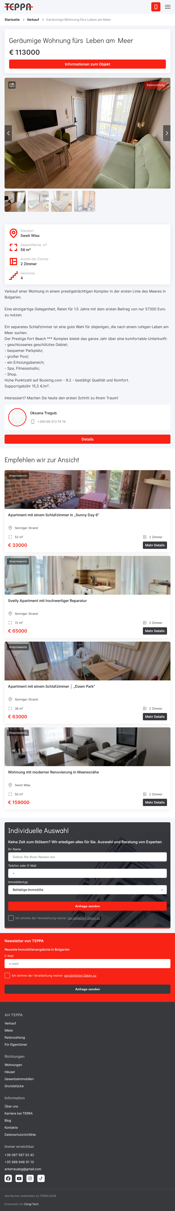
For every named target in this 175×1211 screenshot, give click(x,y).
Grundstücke (14, 1086)
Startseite (12, 19)
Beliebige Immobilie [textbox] (28, 890)
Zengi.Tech (31, 1204)
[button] (166, 133)
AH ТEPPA (14, 1015)
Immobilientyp (18, 882)
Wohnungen (13, 1065)
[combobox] (87, 889)
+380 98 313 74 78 (51, 421)
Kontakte (11, 1127)
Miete (9, 1030)
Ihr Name (14, 849)
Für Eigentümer (16, 1044)
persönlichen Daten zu (84, 918)
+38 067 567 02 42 (19, 1155)
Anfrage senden (87, 906)
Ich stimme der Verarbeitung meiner (41, 918)
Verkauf (33, 19)
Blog (8, 1120)
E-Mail (9, 956)
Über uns (11, 1106)
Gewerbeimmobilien (19, 1079)
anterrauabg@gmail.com (23, 1169)
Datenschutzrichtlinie (20, 1134)
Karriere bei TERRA (19, 1113)
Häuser (10, 1072)
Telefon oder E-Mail (22, 865)
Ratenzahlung (15, 1037)
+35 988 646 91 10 (19, 1162)
